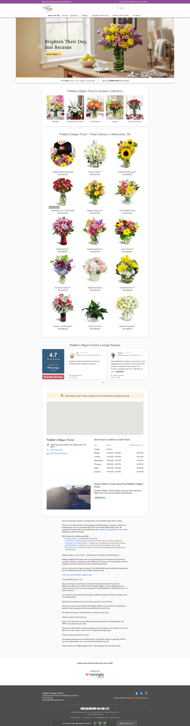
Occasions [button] (74, 15)
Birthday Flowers (71, 538)
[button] (102, 382)
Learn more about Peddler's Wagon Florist (77, 575)
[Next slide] (150, 46)
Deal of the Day (54, 15)
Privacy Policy (87, 717)
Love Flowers (70, 540)
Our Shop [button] (136, 15)
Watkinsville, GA (100, 497)
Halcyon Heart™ (80, 355)
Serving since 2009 (115, 81)
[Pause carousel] (92, 72)
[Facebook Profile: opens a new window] (136, 693)
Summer (65, 15)
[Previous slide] (40, 46)
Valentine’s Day (104, 529)
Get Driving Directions (58, 453)
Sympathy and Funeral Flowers (76, 543)
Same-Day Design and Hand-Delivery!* (57, 1)
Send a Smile (51, 54)
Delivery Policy (115, 717)
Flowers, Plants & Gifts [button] (120, 15)
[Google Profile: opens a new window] (141, 693)
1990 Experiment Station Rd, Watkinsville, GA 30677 (60, 695)
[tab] (94, 72)
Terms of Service (75, 717)
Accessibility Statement (101, 717)
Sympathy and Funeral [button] (100, 15)
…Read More (119, 371)
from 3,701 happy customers (78, 81)
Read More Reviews (53, 376)
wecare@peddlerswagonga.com (53, 700)
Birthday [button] (85, 15)
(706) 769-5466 (56, 450)
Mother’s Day (118, 529)
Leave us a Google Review (137, 698)
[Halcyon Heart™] (72, 355)
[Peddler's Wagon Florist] (58, 8)
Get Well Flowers (71, 545)
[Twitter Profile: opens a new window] (146, 693)
